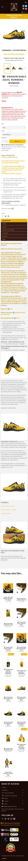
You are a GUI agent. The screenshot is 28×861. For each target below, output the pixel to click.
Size (3, 124)
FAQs (3, 239)
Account (25, 12)
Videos (4, 227)
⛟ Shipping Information (9, 806)
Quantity (4, 138)
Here (11, 309)
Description (6, 220)
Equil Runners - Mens (8, 506)
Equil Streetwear (20, 855)
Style (3, 131)
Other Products (6, 513)
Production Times (8, 230)
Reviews (4, 236)
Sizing (4, 224)
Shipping (5, 233)
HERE (17, 318)
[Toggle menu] (23, 790)
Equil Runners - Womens (9, 510)
